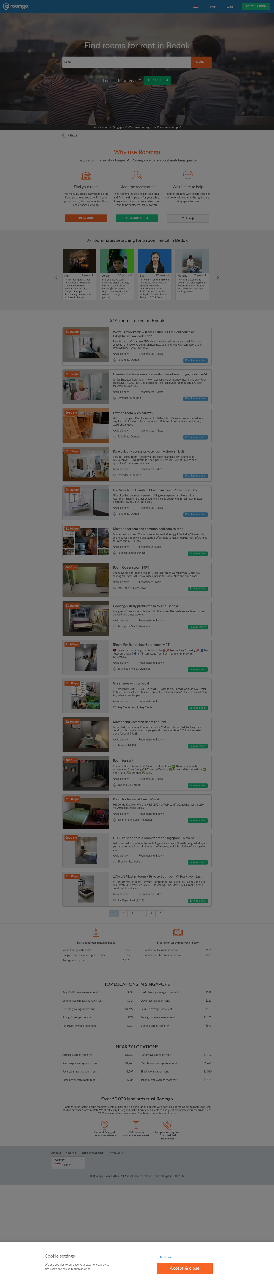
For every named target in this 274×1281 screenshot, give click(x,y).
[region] (137, 1261)
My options (165, 1257)
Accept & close (184, 1268)
